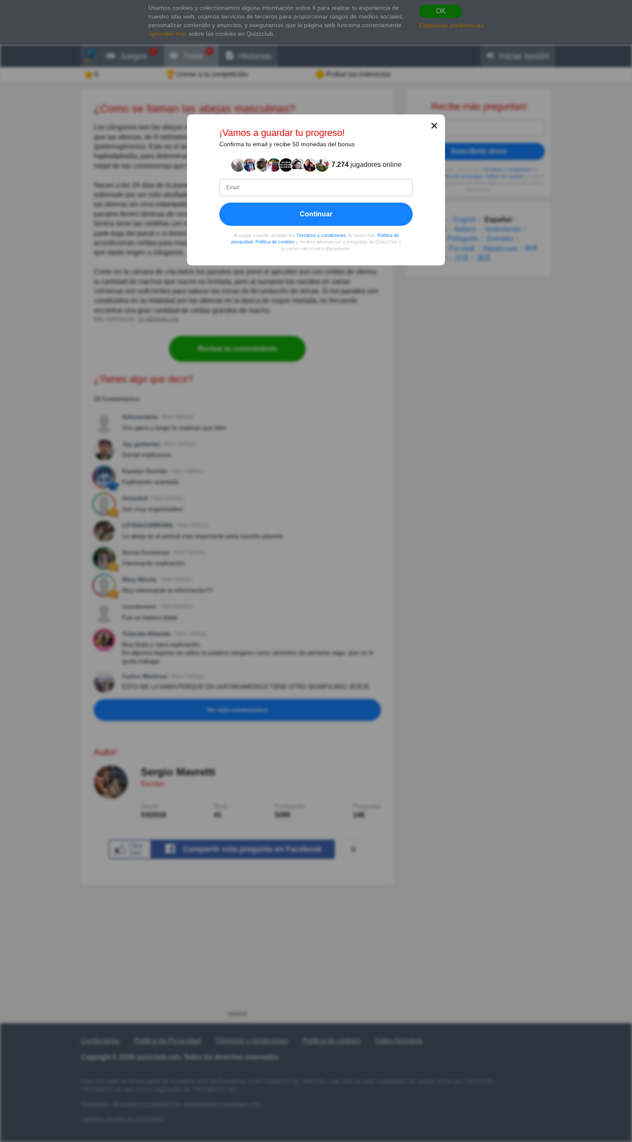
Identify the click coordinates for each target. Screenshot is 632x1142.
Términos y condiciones (321, 234)
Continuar (316, 213)
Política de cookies (275, 241)
